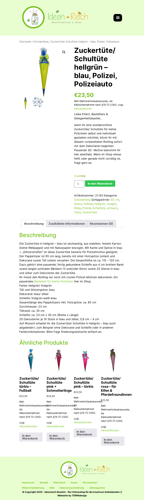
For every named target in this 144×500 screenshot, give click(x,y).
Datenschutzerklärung (72, 487)
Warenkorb (59, 482)
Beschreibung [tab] (34, 223)
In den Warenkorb (100, 183)
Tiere (77, 212)
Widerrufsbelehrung (33, 487)
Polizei (86, 208)
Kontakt (44, 482)
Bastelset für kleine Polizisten (53, 281)
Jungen (111, 204)
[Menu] (117, 18)
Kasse (74, 482)
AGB (51, 487)
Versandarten (90, 482)
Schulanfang (40, 41)
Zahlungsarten (97, 487)
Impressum (28, 482)
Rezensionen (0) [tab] (101, 223)
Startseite (25, 41)
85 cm (115, 199)
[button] (64, 52)
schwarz (112, 208)
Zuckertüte (89, 212)
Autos (78, 204)
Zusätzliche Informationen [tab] (67, 223)
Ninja (77, 208)
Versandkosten (83, 108)
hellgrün (99, 204)
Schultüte (99, 208)
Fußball (88, 204)
